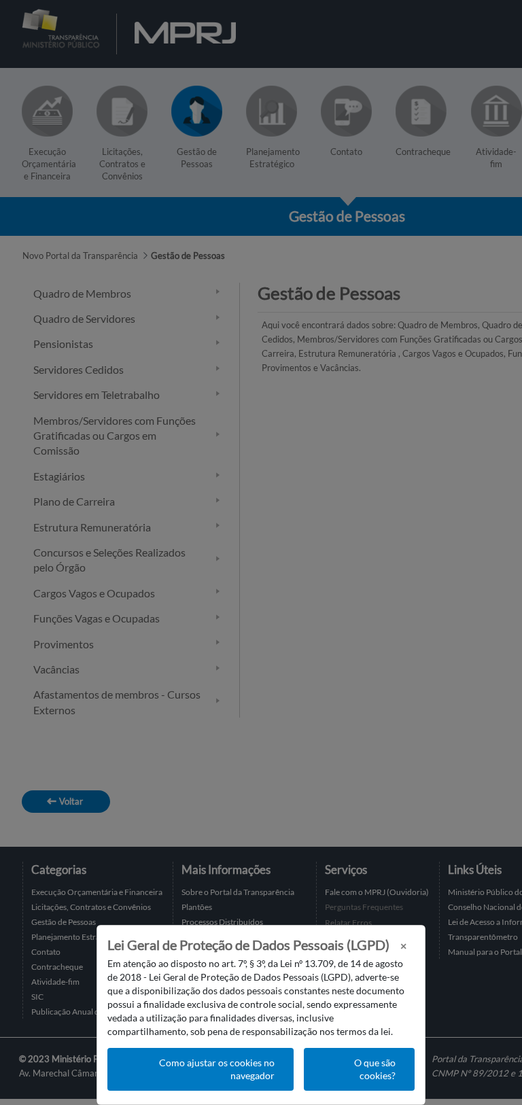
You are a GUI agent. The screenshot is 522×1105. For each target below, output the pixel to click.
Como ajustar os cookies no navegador (217, 1069)
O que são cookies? (375, 1069)
